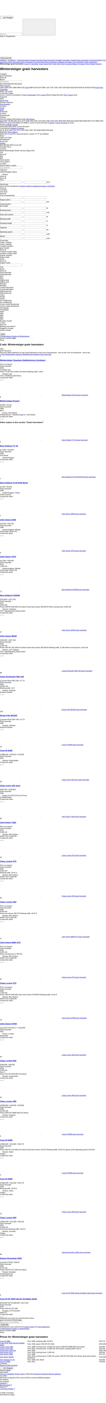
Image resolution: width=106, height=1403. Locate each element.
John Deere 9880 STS (10, 942)
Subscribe (4, 1325)
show (3, 334)
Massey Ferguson (78, 64)
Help (8, 1365)
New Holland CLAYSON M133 (14, 483)
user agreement (44, 1327)
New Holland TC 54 (9, 446)
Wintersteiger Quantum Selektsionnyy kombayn (22, 360)
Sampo (98, 64)
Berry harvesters (27, 62)
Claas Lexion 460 (8, 902)
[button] (53, 47)
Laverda (69, 64)
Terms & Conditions (7, 1374)
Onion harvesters (14, 62)
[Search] (39, 27)
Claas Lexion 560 (8, 1061)
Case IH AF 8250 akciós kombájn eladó (18, 1299)
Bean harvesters (51, 62)
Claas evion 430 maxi (10, 786)
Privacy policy (20, 1374)
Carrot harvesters (95, 60)
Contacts (14, 1365)
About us (3, 1365)
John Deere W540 (8, 636)
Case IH (27, 64)
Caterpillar (34, 64)
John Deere (61, 64)
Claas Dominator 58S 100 (12, 677)
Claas (41, 64)
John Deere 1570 (8, 557)
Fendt (54, 64)
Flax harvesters (78, 62)
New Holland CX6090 (10, 595)
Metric (8, 1370)
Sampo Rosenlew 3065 (11, 1258)
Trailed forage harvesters (79, 60)
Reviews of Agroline (41, 1374)
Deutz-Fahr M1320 (8, 715)
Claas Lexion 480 (8, 1101)
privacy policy (29, 1327)
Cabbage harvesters (64, 62)
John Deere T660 (8, 822)
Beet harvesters (49, 60)
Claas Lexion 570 (8, 861)
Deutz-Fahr (47, 64)
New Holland (90, 64)
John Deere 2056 (8, 520)
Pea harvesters (39, 62)
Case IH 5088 (6, 750)
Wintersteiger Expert (9, 401)
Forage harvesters (36, 60)
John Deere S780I (8, 1024)
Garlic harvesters (90, 62)
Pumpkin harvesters (62, 60)
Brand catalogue (55, 1374)
